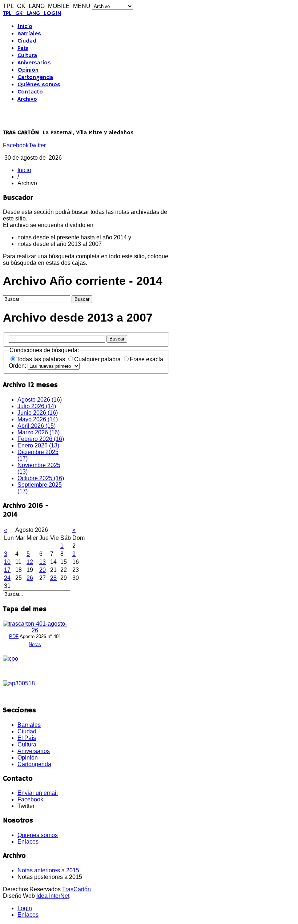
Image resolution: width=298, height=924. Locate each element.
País (22, 48)
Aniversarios (34, 63)
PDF (14, 636)
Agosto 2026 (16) (39, 400)
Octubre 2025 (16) (40, 478)
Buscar (116, 339)
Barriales (29, 33)
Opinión (28, 70)
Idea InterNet (52, 896)
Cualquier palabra (98, 359)
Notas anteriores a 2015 (48, 870)
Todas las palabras (41, 359)
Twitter (37, 145)
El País (26, 738)
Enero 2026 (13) (38, 445)
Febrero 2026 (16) (40, 439)
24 (7, 578)
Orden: (18, 366)
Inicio (24, 26)
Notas (35, 644)
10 (7, 562)
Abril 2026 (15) (36, 426)
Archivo (27, 99)
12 (30, 562)
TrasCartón (76, 889)
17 (7, 570)
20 (42, 570)
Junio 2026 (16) (37, 413)
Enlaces (28, 842)
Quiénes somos (38, 84)
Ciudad (26, 41)
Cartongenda (35, 77)
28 (53, 578)
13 (42, 562)
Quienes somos (37, 835)
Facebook (16, 145)
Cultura (27, 55)
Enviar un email (37, 793)
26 (30, 578)
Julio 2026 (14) (36, 406)
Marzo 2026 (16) (38, 432)
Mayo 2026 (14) (37, 419)
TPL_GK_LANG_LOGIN (32, 13)
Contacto (30, 92)
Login (24, 908)
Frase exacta (146, 359)
